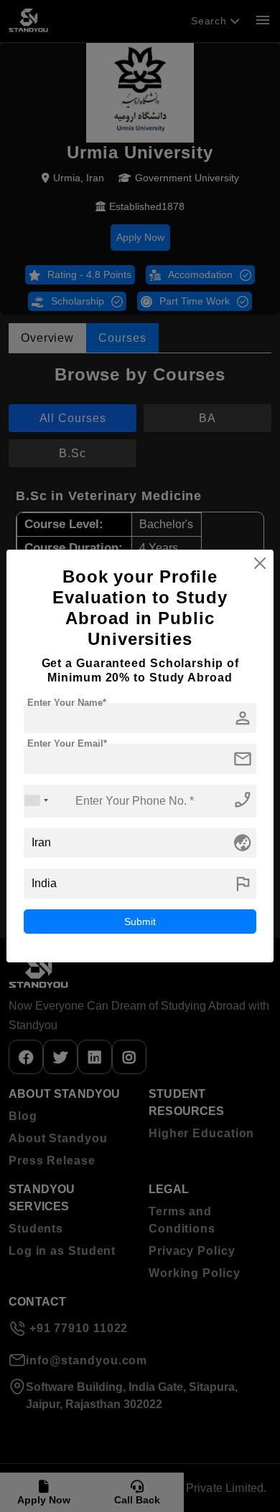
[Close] (260, 563)
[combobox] (36, 800)
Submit (140, 921)
